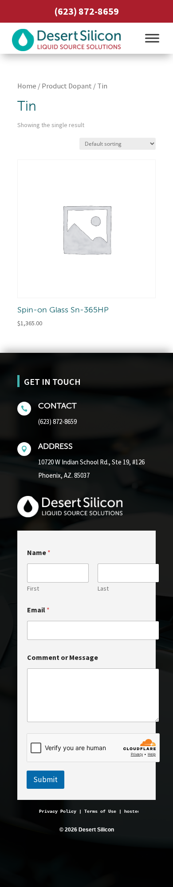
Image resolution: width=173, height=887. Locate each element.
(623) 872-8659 (86, 11)
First (33, 588)
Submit (45, 779)
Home (26, 86)
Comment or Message (62, 657)
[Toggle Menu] (152, 38)
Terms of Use (100, 811)
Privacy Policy (57, 811)
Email (38, 610)
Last (103, 588)
